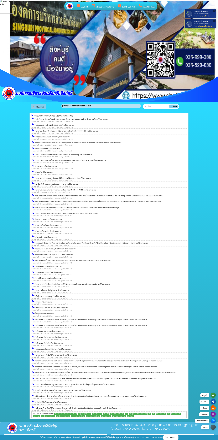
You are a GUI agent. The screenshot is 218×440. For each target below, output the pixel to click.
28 (149, 414)
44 (61, 416)
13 (93, 414)
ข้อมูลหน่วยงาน (126, 6)
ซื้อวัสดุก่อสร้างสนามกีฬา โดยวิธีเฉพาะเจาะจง (48, 231)
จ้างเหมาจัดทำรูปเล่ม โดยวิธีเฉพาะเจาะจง (47, 149)
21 (122, 414)
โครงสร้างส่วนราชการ (102, 6)
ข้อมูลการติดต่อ (146, 6)
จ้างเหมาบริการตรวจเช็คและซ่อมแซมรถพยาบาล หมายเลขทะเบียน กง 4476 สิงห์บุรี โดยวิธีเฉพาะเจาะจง (66, 214)
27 (146, 414)
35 (176, 414)
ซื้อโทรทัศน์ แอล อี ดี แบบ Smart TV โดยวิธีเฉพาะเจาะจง (52, 308)
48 (76, 416)
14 (97, 414)
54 (98, 416)
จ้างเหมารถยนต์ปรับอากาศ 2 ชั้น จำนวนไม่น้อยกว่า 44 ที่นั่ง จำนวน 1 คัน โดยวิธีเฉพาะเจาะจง (63, 178)
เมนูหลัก (82, 6)
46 (68, 416)
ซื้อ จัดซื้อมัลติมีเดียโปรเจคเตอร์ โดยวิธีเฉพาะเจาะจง (51, 402)
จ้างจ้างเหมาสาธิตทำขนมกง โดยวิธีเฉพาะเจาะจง (49, 331)
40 (46, 416)
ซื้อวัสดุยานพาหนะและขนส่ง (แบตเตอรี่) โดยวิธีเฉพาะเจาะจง (53, 137)
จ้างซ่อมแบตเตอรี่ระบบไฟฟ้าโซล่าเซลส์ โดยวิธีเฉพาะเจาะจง (53, 349)
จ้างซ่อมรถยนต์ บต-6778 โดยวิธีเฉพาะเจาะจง (48, 267)
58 (113, 416)
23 (130, 414)
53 (95, 416)
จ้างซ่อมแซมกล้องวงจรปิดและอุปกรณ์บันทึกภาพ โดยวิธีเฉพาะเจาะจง (56, 249)
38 (38, 416)
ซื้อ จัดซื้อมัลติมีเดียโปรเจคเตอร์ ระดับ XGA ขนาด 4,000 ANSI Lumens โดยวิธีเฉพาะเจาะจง (63, 390)
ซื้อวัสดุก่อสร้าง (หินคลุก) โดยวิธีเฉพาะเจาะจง (48, 225)
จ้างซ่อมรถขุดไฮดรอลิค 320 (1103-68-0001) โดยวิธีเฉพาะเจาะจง (54, 125)
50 (83, 416)
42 (53, 416)
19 (115, 414)
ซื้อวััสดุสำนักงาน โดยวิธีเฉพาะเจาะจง (46, 237)
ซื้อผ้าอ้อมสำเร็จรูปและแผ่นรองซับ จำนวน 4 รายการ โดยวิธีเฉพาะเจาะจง (57, 184)
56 (106, 416)
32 (165, 414)
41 (50, 416)
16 (104, 414)
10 (82, 414)
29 (153, 414)
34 (172, 414)
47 (72, 416)
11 (86, 414)
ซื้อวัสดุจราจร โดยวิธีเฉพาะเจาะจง (45, 314)
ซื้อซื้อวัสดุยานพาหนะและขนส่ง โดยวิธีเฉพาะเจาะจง (50, 296)
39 (42, 416)
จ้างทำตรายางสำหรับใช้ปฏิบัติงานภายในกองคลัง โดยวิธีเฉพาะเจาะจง (56, 355)
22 (126, 414)
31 (161, 414)
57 (109, 416)
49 (80, 416)
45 (65, 416)
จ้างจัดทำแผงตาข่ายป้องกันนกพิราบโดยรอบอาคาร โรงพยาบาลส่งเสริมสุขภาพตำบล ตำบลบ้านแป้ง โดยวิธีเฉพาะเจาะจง (71, 119)
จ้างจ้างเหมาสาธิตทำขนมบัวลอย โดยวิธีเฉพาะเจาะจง (51, 337)
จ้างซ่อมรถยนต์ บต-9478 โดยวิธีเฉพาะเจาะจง (49, 272)
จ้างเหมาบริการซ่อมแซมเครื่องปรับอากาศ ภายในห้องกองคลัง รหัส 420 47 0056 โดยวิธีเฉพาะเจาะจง (65, 190)
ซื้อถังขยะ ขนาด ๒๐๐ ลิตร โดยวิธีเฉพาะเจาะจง (48, 219)
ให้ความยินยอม (171, 437)
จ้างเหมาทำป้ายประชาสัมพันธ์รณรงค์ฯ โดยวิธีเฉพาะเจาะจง (52, 290)
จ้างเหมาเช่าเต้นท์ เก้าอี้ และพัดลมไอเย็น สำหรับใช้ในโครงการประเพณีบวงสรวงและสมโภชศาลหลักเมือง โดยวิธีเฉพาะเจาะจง (72, 284)
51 (87, 416)
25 (138, 414)
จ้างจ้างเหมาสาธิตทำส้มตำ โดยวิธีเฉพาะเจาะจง (49, 343)
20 (119, 414)
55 (102, 416)
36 (180, 414)
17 (108, 414)
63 (132, 416)
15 (100, 414)
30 (157, 414)
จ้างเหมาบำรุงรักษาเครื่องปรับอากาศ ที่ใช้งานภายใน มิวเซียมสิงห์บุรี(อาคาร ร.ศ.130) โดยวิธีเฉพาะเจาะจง (67, 131)
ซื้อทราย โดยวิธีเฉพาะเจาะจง (43, 302)
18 (111, 414)
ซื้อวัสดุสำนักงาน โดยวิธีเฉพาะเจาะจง (46, 166)
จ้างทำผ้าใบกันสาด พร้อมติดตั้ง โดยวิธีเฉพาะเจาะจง (50, 278)
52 (91, 416)
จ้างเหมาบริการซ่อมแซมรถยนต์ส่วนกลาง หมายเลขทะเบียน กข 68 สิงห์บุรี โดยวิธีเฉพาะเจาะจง (63, 155)
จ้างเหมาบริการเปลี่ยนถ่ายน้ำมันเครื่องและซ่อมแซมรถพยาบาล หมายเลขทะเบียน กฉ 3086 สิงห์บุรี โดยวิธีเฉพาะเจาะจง (70, 160)
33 (168, 414)
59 (117, 416)
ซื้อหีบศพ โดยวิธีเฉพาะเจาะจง (44, 172)
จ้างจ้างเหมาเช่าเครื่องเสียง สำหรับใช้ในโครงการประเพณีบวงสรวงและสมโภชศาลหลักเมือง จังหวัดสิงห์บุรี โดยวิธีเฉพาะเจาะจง (73, 261)
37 (35, 416)
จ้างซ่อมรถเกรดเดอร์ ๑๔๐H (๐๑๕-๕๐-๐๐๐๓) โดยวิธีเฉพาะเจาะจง (54, 255)
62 (128, 416)
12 (89, 414)
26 (142, 414)
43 (57, 416)
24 (134, 414)
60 (121, 416)
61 (124, 416)
